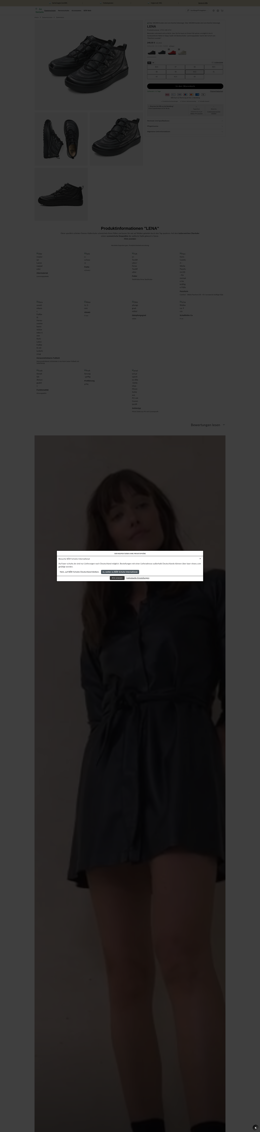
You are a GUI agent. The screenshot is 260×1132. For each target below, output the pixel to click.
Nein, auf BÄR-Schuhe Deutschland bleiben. (79, 572)
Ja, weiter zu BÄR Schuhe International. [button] (120, 572)
